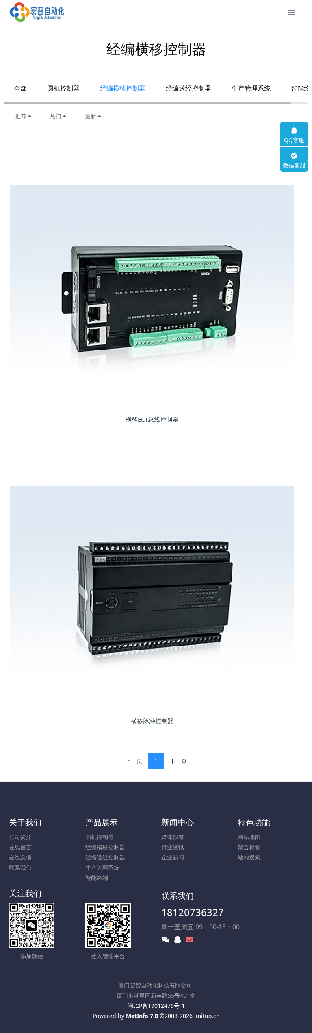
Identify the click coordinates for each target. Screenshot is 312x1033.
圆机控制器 (63, 88)
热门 (55, 116)
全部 (20, 88)
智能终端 (96, 877)
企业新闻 (172, 857)
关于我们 (25, 822)
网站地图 (249, 837)
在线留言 (20, 847)
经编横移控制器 (122, 88)
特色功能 (254, 822)
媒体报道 (172, 837)
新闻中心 (177, 822)
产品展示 (101, 822)
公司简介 (20, 837)
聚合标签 (249, 847)
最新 (90, 116)
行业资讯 (172, 847)
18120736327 (192, 912)
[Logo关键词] (37, 12)
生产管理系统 (251, 88)
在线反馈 (20, 857)
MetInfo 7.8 (142, 1016)
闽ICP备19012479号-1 (156, 1005)
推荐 (20, 116)
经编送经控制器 (188, 88)
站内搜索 (249, 857)
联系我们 (20, 867)
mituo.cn (208, 1016)
